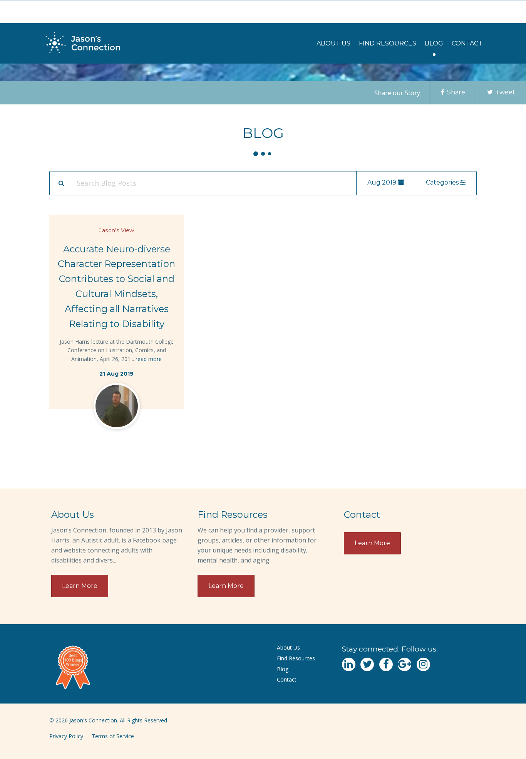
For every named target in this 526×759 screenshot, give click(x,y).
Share (455, 92)
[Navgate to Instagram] (423, 664)
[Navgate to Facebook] (386, 664)
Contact (467, 43)
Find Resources (387, 43)
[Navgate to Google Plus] (404, 664)
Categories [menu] (443, 182)
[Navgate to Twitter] (367, 664)
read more (149, 359)
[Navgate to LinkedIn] (348, 664)
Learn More (79, 585)
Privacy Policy (66, 736)
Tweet (504, 92)
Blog (434, 43)
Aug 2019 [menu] (382, 182)
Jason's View (116, 230)
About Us (333, 43)
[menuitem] (333, 43)
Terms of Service (113, 736)
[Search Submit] (61, 183)
